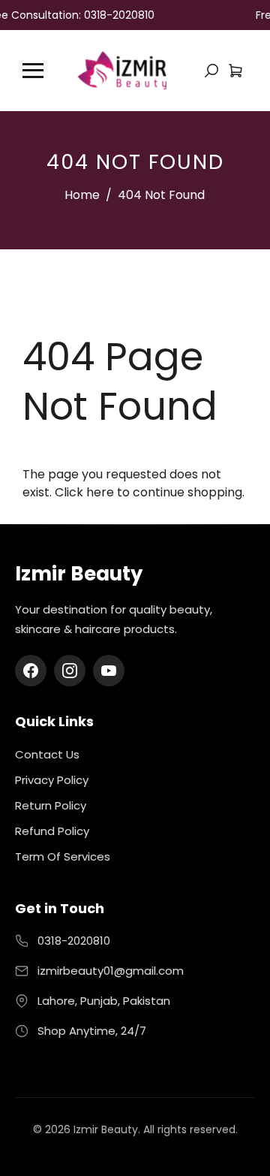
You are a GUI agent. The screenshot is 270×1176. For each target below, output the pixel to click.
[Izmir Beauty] (121, 69)
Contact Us (47, 754)
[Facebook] (30, 670)
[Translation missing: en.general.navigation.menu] (33, 70)
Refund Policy (52, 831)
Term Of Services (62, 856)
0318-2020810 (74, 940)
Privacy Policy (51, 780)
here (100, 492)
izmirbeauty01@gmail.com (111, 970)
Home (82, 195)
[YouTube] (108, 670)
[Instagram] (70, 670)
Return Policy (50, 805)
